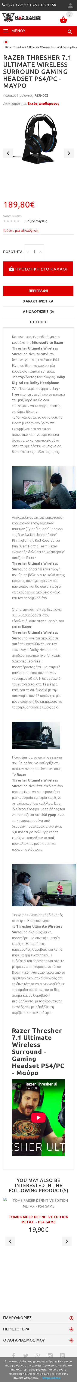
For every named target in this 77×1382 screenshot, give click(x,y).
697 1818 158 (44, 5)
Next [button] (69, 153)
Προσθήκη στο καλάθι (41, 268)
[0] (63, 20)
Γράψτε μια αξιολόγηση (20, 230)
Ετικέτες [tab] (38, 322)
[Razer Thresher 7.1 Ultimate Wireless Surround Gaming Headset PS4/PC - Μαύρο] (38, 139)
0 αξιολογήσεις (36, 221)
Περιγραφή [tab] (38, 291)
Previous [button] (8, 153)
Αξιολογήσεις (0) (38, 312)
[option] (38, 139)
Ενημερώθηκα (51, 1378)
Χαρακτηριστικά (38, 301)
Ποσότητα (12, 252)
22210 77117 (16, 5)
